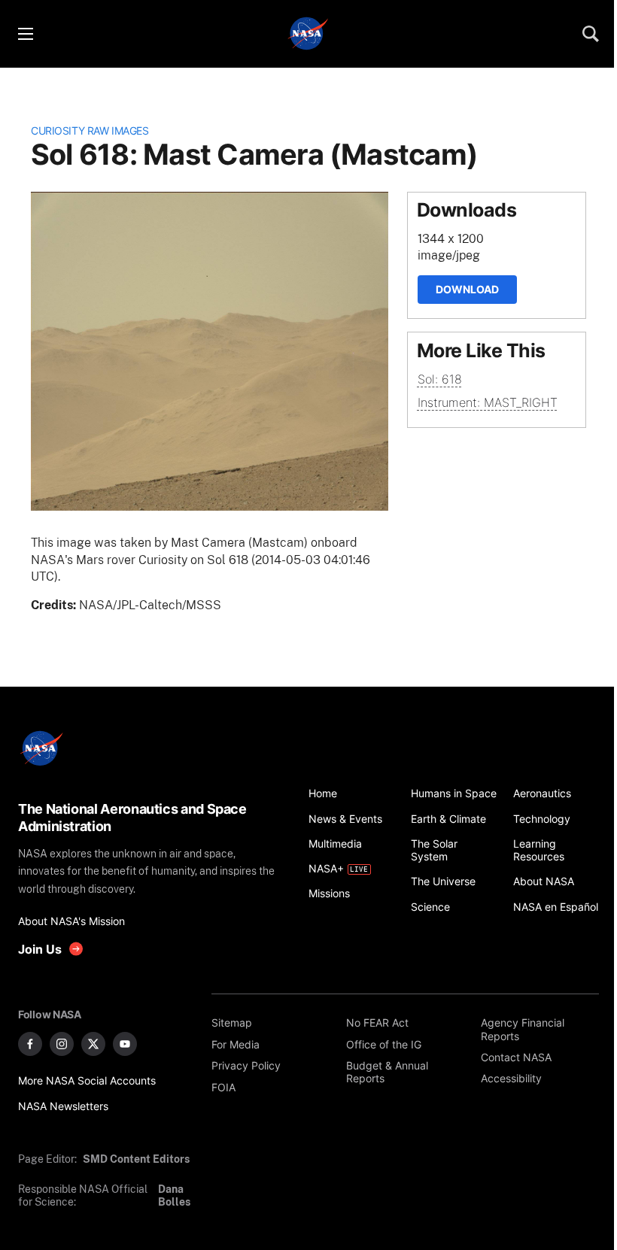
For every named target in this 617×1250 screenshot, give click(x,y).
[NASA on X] (93, 1044)
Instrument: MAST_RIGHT (488, 402)
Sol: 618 (440, 379)
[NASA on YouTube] (125, 1044)
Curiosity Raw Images (89, 130)
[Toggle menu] (25, 34)
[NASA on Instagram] (62, 1044)
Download (467, 289)
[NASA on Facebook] (30, 1044)
